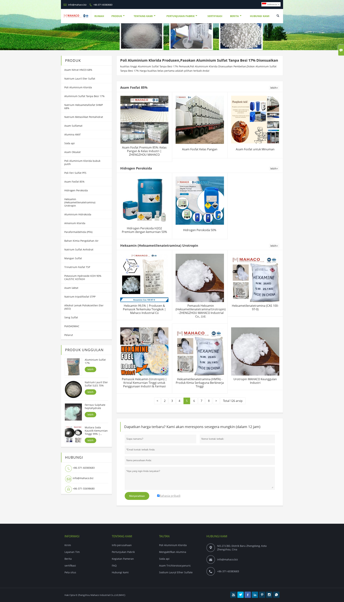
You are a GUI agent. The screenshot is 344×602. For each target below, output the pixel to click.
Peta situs (70, 572)
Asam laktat (71, 288)
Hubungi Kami (259, 16)
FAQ (114, 565)
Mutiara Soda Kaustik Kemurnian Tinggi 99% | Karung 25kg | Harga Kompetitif (96, 431)
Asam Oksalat (72, 152)
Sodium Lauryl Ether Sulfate (176, 572)
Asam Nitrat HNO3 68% (78, 69)
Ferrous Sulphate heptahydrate (95, 406)
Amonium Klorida (74, 223)
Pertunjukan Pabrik (180, 16)
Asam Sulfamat (73, 125)
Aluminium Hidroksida (77, 214)
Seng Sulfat (71, 317)
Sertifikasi (214, 16)
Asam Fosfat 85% (74, 181)
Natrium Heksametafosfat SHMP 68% (83, 106)
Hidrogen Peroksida (76, 190)
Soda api (69, 143)
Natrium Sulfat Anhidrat (78, 249)
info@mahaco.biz (77, 4)
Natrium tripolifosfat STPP (79, 296)
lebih (90, 369)
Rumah (99, 16)
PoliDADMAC (71, 326)
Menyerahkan (137, 495)
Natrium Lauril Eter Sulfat (79, 78)
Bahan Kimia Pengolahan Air (81, 240)
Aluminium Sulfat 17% (95, 361)
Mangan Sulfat (73, 258)
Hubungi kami (120, 572)
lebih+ (274, 87)
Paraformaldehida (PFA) (78, 232)
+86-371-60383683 (102, 4)
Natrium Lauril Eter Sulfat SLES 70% (96, 384)
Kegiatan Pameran (123, 558)
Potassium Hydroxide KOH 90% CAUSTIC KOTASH (82, 277)
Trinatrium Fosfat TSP (77, 267)
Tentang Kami (143, 16)
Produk (116, 16)
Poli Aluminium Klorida (78, 87)
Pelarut (68, 335)
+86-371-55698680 (84, 488)
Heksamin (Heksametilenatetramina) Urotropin (79, 202)
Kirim (67, 545)
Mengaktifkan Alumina (172, 552)
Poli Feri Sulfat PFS (75, 173)
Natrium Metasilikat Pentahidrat (83, 117)
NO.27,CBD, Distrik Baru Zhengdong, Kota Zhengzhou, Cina (242, 547)
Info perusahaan (122, 545)
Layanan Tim (72, 552)
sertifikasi (70, 565)
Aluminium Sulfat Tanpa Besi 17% (84, 96)
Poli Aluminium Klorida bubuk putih (82, 162)
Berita (234, 16)
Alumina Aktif (72, 134)
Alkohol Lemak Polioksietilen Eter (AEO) (84, 307)
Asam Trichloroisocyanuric (175, 565)
